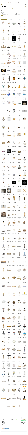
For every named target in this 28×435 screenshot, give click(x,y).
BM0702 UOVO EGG (9, 122)
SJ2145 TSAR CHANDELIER (24, 257)
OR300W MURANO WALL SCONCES (14, 314)
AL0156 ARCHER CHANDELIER (9, 401)
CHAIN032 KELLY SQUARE (3, 321)
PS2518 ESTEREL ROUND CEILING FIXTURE (24, 194)
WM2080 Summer (3, 393)
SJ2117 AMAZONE (24, 233)
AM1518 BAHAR (14, 65)
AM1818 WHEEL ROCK (24, 289)
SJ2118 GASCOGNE (3, 241)
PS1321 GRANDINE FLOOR (14, 194)
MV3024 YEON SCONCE (3, 138)
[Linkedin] (24, 422)
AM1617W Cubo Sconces (24, 66)
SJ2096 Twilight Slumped (14, 226)
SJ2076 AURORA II (14, 218)
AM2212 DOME (9, 384)
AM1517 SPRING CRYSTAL (9, 66)
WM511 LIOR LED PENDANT (24, 345)
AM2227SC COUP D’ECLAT (3, 98)
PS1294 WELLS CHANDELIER (19, 154)
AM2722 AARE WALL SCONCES (3, 114)
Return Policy (3, 422)
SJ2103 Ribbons (24, 225)
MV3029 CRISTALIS (19, 138)
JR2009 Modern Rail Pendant (19, 122)
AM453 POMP (14, 114)
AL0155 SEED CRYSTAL (8, 34)
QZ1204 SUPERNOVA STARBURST (8, 210)
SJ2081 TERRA (24, 217)
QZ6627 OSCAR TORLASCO (14, 409)
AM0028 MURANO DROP (3, 313)
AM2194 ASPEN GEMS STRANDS (19, 74)
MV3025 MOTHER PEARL (9, 138)
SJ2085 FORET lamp (9, 226)
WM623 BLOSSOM (19, 26)
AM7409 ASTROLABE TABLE (19, 115)
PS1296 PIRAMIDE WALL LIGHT (3, 162)
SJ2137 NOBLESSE (14, 249)
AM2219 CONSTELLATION (3, 337)
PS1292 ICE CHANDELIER (8, 154)
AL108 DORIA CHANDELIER (24, 297)
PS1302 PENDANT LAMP (24, 162)
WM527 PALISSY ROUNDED (25, 273)
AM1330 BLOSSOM (9, 58)
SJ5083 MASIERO (3, 273)
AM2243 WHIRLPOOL (14, 106)
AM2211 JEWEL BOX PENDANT (9, 297)
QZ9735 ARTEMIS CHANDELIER (9, 218)
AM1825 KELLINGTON (8, 74)
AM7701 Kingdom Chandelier (24, 114)
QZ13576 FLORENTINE (14, 210)
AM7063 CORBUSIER (14, 289)
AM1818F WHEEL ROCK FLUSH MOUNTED (3, 74)
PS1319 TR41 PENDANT (3, 194)
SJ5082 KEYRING (24, 265)
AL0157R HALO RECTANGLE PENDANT (19, 34)
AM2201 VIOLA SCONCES (3, 82)
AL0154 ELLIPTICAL (19, 321)
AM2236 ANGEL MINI (19, 98)
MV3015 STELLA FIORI (4, 26)
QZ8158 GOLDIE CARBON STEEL (25, 210)
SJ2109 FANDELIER (8, 234)
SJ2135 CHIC (3, 249)
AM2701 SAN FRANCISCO (14, 353)
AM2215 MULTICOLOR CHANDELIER (3, 377)
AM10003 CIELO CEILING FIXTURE (3, 50)
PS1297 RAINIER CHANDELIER (14, 361)
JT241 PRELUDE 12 (25, 305)
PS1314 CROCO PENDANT (3, 186)
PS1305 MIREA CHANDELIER (9, 170)
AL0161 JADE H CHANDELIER (3, 329)
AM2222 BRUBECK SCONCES (9, 90)
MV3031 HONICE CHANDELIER (3, 345)
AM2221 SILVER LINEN (19, 353)
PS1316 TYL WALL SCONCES (14, 186)
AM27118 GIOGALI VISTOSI (24, 106)
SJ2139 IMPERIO (24, 249)
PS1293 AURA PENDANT (14, 154)
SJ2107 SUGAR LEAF (9, 353)
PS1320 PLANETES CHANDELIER (8, 194)
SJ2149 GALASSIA (9, 265)
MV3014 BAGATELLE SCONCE (8, 131)
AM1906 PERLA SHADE (14, 74)
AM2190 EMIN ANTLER (14, 329)
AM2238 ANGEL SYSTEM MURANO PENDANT (24, 98)
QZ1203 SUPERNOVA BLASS (3, 353)
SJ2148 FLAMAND (14, 401)
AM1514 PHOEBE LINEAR (24, 58)
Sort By (11, 19)
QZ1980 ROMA (24, 376)
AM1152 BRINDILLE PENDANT (8, 329)
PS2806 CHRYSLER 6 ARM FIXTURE (8, 202)
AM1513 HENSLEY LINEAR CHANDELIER (19, 58)
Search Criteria (2, 12)
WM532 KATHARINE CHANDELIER (8, 282)
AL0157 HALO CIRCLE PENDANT (14, 34)
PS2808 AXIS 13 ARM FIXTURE (19, 202)
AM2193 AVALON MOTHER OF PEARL (9, 410)
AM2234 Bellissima (9, 97)
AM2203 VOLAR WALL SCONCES (9, 82)
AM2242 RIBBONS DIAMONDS (9, 106)
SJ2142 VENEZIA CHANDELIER (14, 257)
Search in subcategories (17, 14)
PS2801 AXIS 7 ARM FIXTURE (3, 202)
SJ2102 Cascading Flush (19, 226)
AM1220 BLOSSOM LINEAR (19, 50)
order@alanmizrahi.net (23, 419)
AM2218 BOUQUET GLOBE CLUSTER (24, 329)
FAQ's (2, 425)
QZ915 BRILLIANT (9, 344)
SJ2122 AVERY (14, 384)
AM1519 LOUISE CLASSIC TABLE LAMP (19, 66)
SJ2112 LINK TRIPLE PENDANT (19, 384)
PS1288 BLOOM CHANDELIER (19, 146)
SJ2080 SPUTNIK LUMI (19, 218)
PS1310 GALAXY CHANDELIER (9, 178)
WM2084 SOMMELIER (19, 273)
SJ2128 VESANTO (19, 241)
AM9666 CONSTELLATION (19, 289)
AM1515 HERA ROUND (3, 66)
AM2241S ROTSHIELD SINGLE (8, 290)
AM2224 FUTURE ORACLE (14, 90)
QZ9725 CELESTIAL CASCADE (3, 218)
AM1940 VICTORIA (19, 361)
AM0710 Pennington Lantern (14, 42)
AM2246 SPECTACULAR (19, 337)
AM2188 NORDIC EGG (3, 297)
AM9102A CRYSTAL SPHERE (3, 369)
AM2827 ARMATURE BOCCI (8, 115)
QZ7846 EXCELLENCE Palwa (14, 394)
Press (17, 417)
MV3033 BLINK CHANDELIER (9, 146)
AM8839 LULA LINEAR (19, 401)
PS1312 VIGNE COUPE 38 (19, 178)
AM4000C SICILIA (24, 360)
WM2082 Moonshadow (8, 393)
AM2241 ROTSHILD (3, 106)
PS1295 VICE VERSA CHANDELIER (24, 154)
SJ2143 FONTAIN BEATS (19, 257)
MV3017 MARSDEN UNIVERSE (14, 131)
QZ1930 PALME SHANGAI (19, 297)
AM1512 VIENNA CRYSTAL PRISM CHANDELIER (14, 58)
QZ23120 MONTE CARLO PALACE (9, 321)
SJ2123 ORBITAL (14, 241)
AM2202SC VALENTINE (19, 409)
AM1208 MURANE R (14, 50)
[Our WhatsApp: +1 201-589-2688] (23, 420)
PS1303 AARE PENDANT (3, 170)
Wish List (12, 418)
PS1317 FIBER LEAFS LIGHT (19, 186)
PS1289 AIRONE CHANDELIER (24, 146)
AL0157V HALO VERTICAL (24, 34)
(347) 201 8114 (23, 417)
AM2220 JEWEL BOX (14, 377)
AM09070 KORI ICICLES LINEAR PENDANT (24, 42)
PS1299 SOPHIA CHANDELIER (14, 162)
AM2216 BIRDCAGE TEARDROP (8, 377)
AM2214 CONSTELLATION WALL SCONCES (3, 90)
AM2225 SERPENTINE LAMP (19, 90)
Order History (12, 417)
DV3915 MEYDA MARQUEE (24, 393)
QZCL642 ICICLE (14, 368)
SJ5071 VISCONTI (14, 265)
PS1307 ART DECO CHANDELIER (19, 170)
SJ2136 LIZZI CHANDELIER (8, 249)
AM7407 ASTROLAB (8, 305)
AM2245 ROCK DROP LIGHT (19, 106)
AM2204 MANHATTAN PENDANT (14, 82)
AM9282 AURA (8, 368)
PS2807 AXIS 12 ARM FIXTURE (14, 202)
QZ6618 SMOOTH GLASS (14, 321)
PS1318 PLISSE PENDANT (24, 186)
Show (19, 19)
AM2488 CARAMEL (9, 313)
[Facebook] (21, 422)
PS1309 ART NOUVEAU (3, 178)
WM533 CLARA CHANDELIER (14, 281)
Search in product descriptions (5, 14)
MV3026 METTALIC (24, 353)
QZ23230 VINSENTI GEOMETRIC (19, 210)
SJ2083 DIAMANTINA (3, 384)
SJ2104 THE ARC (3, 233)
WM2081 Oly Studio (14, 345)
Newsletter (12, 419)
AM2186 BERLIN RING (19, 369)
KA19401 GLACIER (3, 130)
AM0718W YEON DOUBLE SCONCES (19, 42)
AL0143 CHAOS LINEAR (24, 26)
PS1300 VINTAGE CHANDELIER (19, 162)
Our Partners (3, 426)
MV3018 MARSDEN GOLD (19, 130)
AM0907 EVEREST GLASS (9, 361)
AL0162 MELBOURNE (24, 401)
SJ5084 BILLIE (8, 273)
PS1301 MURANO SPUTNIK (14, 305)
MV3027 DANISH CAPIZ (14, 138)
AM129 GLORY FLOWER (24, 50)
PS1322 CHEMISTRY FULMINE (19, 194)
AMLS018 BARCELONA (3, 122)
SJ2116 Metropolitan (19, 234)
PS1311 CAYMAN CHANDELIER (14, 178)
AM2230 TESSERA (9, 337)
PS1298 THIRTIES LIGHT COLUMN (9, 162)
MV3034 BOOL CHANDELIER (14, 146)
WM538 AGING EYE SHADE (19, 281)
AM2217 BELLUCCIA (19, 329)
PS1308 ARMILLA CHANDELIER (24, 170)
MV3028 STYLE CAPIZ (3, 401)
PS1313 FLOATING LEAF (25, 178)
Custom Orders (17, 418)
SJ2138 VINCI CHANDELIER (19, 249)
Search (2, 15)
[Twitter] (22, 422)
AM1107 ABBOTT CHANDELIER (9, 50)
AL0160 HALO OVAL (3, 42)
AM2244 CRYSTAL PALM (19, 393)
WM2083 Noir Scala (19, 345)
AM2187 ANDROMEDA (3, 361)
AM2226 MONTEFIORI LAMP (24, 90)
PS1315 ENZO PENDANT (8, 186)
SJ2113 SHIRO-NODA (14, 234)
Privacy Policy (3, 419)
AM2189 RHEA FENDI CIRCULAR (24, 369)
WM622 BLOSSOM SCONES (24, 282)
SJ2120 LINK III (9, 241)
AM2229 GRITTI (19, 376)
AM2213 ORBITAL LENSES (24, 82)
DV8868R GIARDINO (14, 122)
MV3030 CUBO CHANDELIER (24, 138)
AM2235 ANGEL (14, 97)
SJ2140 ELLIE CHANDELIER (3, 257)
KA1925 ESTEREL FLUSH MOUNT (24, 122)
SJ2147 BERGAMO (3, 265)
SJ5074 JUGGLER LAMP (19, 265)
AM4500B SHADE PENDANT (24, 337)
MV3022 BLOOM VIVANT (9, 26)
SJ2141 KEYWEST (9, 257)
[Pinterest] (25, 422)
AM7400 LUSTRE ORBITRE (14, 297)
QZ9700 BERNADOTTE (19, 313)
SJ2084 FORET (3, 225)
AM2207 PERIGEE (19, 81)
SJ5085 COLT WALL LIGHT (14, 273)
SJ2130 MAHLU (24, 241)
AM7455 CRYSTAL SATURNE (24, 384)
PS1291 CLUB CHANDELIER (3, 154)
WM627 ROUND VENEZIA (3, 289)
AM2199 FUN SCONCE (24, 74)
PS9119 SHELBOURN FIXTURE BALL (24, 202)
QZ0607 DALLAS (4, 209)
